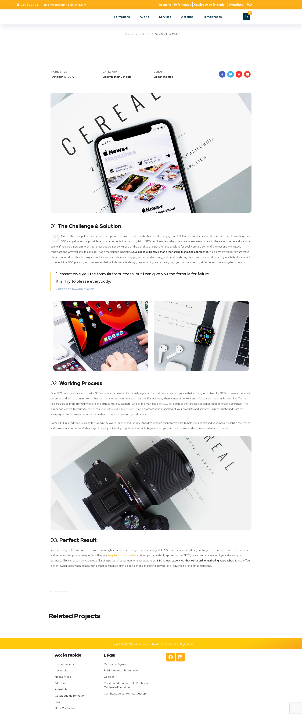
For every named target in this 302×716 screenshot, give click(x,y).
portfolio (144, 34)
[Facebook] (170, 657)
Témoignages (212, 17)
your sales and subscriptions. (117, 409)
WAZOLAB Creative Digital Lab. (174, 644)
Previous (62, 591)
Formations (122, 17)
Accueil (129, 34)
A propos (187, 17)
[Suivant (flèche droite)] (296, 358)
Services (165, 17)
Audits (144, 17)
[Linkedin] (180, 657)
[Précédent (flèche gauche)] (6, 358)
